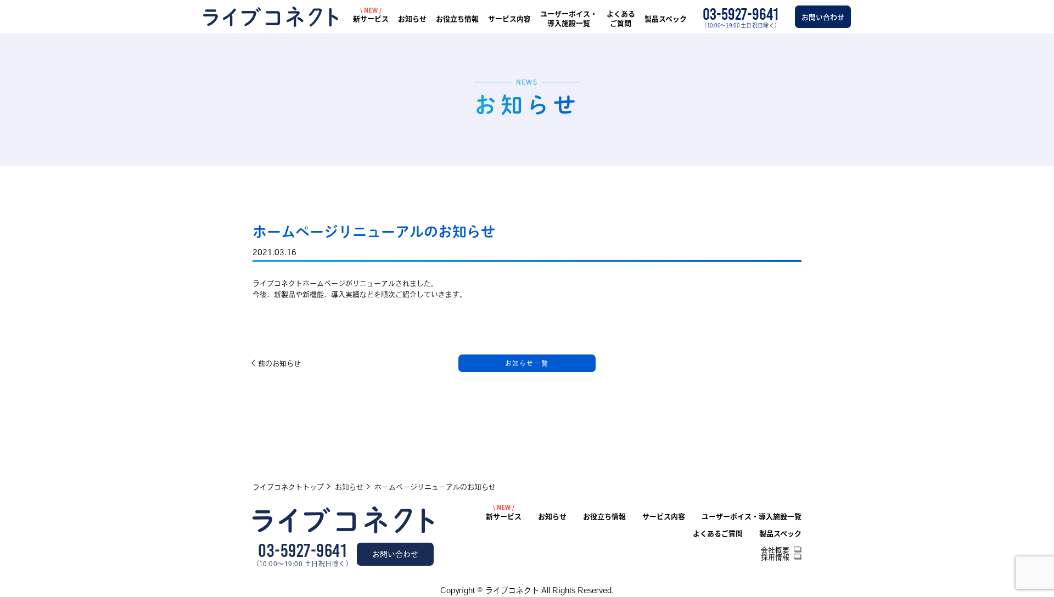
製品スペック (665, 19)
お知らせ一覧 (526, 363)
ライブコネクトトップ (288, 487)
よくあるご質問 (621, 18)
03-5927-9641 (302, 551)
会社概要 (775, 550)
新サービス (371, 19)
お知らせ (412, 19)
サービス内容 (509, 19)
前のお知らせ (279, 363)
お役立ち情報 (457, 19)
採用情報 (775, 557)
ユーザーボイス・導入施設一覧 (568, 18)
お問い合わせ (822, 17)
